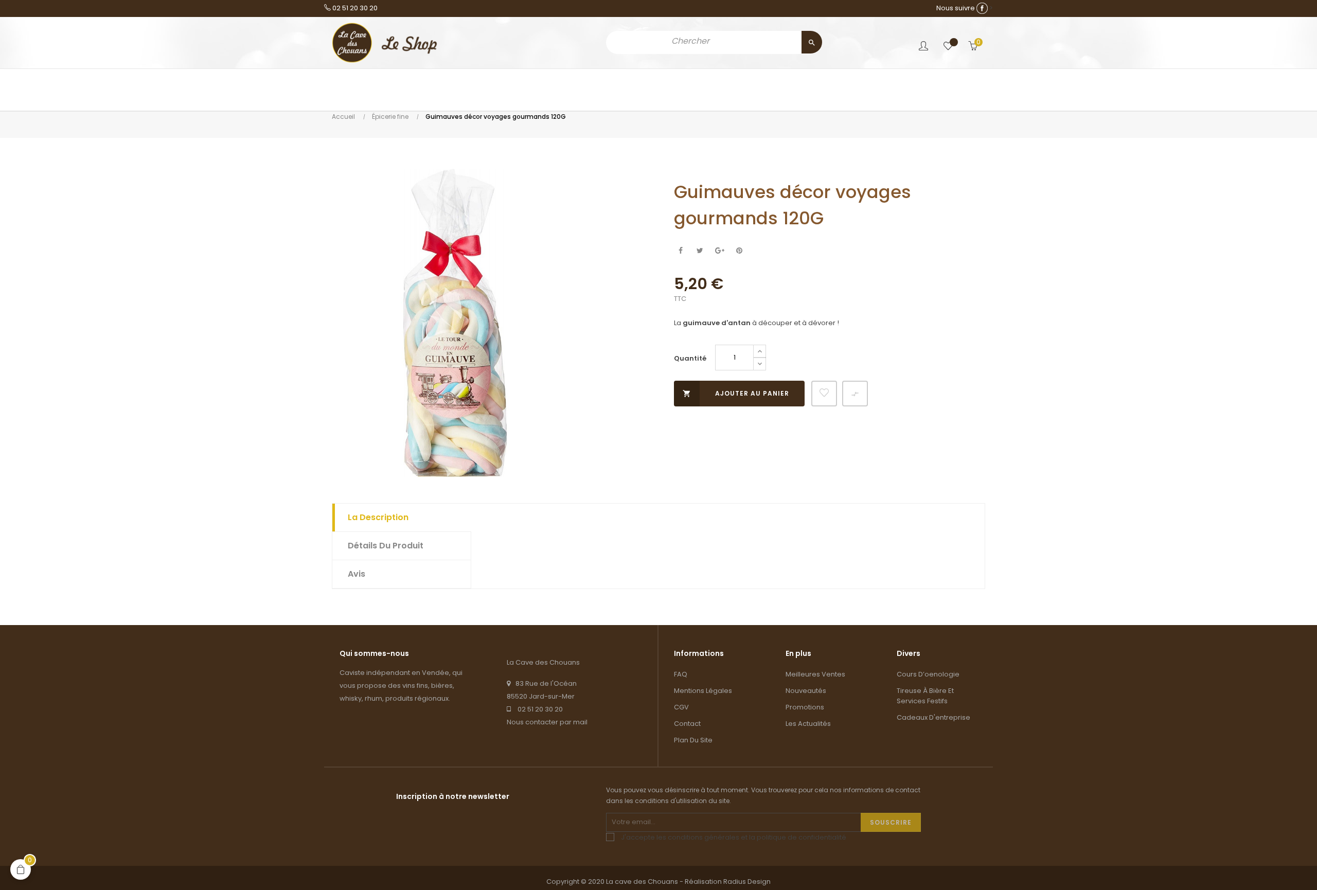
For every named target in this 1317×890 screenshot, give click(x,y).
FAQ (680, 674)
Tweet (699, 250)
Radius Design (747, 881)
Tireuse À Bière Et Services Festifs (925, 696)
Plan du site (693, 740)
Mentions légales (703, 691)
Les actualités (808, 723)
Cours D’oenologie (928, 674)
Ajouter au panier (736, 393)
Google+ (719, 250)
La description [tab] (378, 517)
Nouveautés (806, 691)
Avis (356, 574)
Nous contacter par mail (547, 722)
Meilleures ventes (815, 674)
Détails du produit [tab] (385, 545)
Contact (687, 723)
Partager (680, 250)
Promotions (805, 707)
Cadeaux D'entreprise (933, 717)
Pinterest (739, 250)
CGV (681, 707)
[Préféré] (948, 46)
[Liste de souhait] (824, 393)
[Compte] (923, 46)
